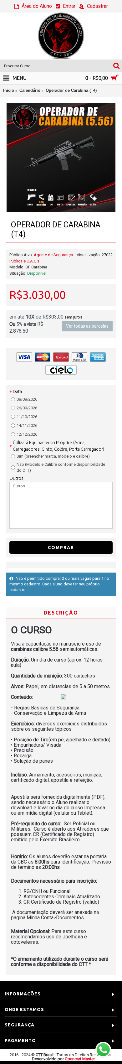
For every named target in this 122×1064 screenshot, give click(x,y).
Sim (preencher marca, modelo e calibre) (53, 456)
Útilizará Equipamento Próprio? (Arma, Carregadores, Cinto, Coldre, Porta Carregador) (58, 446)
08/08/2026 (27, 399)
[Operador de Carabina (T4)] (61, 157)
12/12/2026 (27, 434)
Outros (16, 478)
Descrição (61, 612)
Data (17, 391)
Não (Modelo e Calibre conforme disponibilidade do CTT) (61, 467)
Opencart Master (80, 1058)
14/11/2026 (27, 425)
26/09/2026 (27, 408)
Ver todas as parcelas (87, 326)
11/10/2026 (27, 416)
